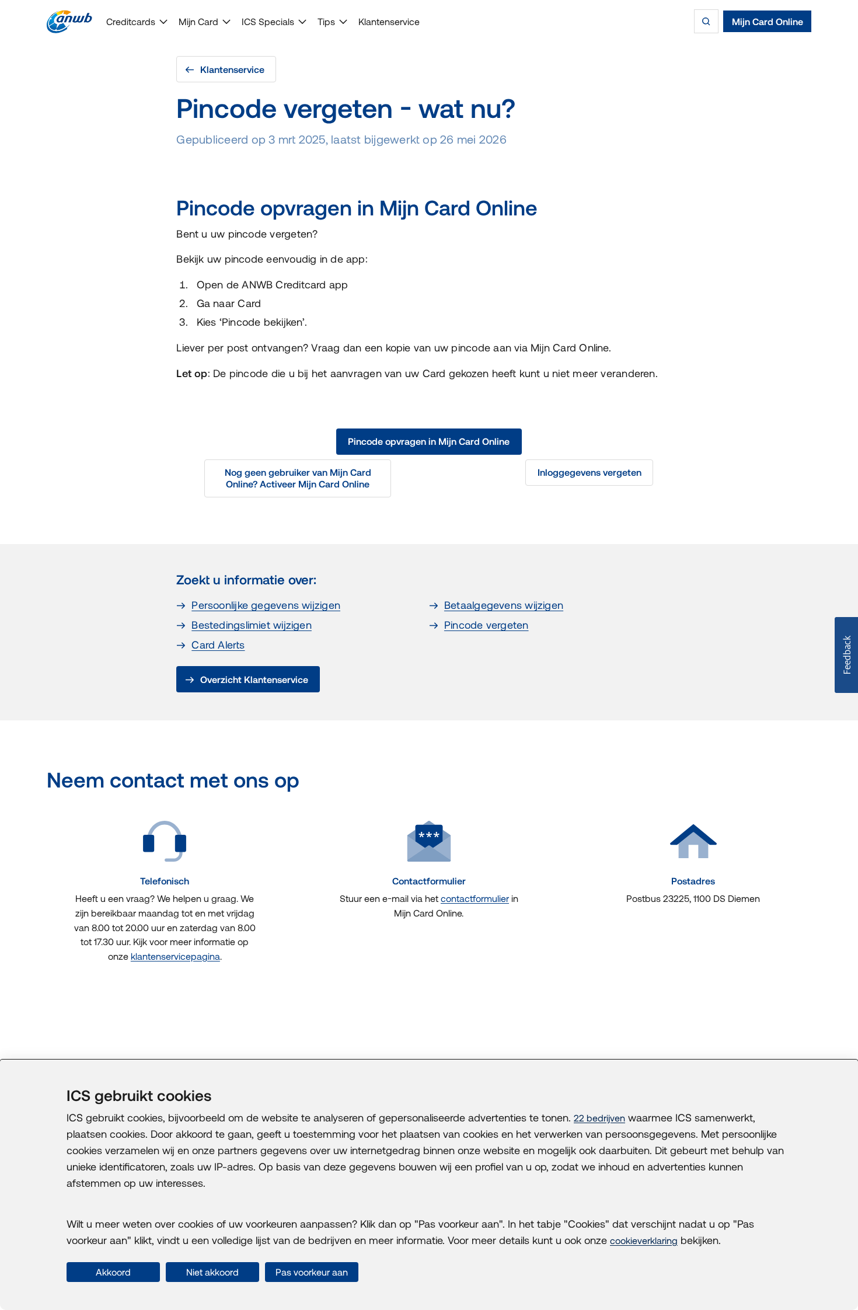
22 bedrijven (599, 1118)
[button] (846, 655)
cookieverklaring (644, 1240)
